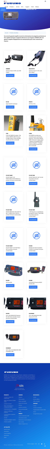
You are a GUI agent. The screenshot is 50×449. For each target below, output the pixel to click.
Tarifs (32, 6)
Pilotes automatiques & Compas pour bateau (8, 406)
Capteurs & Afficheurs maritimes (8, 412)
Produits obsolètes (14, 32)
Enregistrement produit (37, 413)
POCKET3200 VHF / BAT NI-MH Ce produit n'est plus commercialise (36, 179)
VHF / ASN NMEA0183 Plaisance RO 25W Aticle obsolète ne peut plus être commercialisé (13, 317)
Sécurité (5, 417)
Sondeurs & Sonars (8, 403)
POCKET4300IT (9, 246)
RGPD (36, 443)
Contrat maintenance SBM (24, 415)
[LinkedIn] (45, 446)
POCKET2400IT (9, 175)
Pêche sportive (21, 399)
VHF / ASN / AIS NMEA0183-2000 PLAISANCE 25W (13, 350)
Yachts (20, 411)
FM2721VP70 (32, 68)
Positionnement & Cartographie (10, 409)
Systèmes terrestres (23, 407)
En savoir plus (10, 75)
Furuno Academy (7, 433)
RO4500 (30, 246)
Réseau (37, 6)
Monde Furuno (7, 429)
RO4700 (7, 280)
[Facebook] (39, 444)
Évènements (6, 435)
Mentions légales (30, 443)
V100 (7, 133)
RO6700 (7, 313)
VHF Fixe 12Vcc (32, 103)
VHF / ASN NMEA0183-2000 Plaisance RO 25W (35, 316)
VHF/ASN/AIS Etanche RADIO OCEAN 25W (35, 283)
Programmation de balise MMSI (39, 409)
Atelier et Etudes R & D (23, 423)
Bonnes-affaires (36, 399)
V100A (30, 133)
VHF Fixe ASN (9, 282)
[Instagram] (44, 444)
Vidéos (5, 437)
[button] (5, 1)
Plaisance (20, 397)
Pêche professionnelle (23, 409)
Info (22, 6)
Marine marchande (22, 401)
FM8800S (8, 68)
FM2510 (30, 102)
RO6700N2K (31, 313)
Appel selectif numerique (11, 103)
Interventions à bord (23, 417)
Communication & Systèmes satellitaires (9, 415)
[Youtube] (42, 444)
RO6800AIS (8, 348)
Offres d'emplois (36, 401)
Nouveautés (6, 431)
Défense (20, 405)
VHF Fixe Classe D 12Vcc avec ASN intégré (35, 71)
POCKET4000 (9, 210)
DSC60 (7, 102)
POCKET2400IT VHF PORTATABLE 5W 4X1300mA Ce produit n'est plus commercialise (13, 179)
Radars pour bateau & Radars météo (10, 401)
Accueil (6, 6)
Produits (12, 6)
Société (34, 397)
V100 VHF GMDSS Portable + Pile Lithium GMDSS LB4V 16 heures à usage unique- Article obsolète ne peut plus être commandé (13, 137)
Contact (34, 405)
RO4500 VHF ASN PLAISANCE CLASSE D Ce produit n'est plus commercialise (36, 249)
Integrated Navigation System (10, 419)
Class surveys (21, 421)
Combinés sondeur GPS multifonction (8, 398)
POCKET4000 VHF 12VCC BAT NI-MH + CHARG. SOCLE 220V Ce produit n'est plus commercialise (13, 213)
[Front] (12, 3)
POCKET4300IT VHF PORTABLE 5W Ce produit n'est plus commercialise (13, 249)
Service (17, 6)
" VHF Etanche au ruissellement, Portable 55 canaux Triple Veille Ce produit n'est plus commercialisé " (36, 214)
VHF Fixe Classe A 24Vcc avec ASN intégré (13, 71)
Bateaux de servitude (23, 403)
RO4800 (30, 280)
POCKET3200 (32, 175)
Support (27, 6)
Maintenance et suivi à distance (25, 419)
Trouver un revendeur (37, 407)
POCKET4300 (32, 210)
